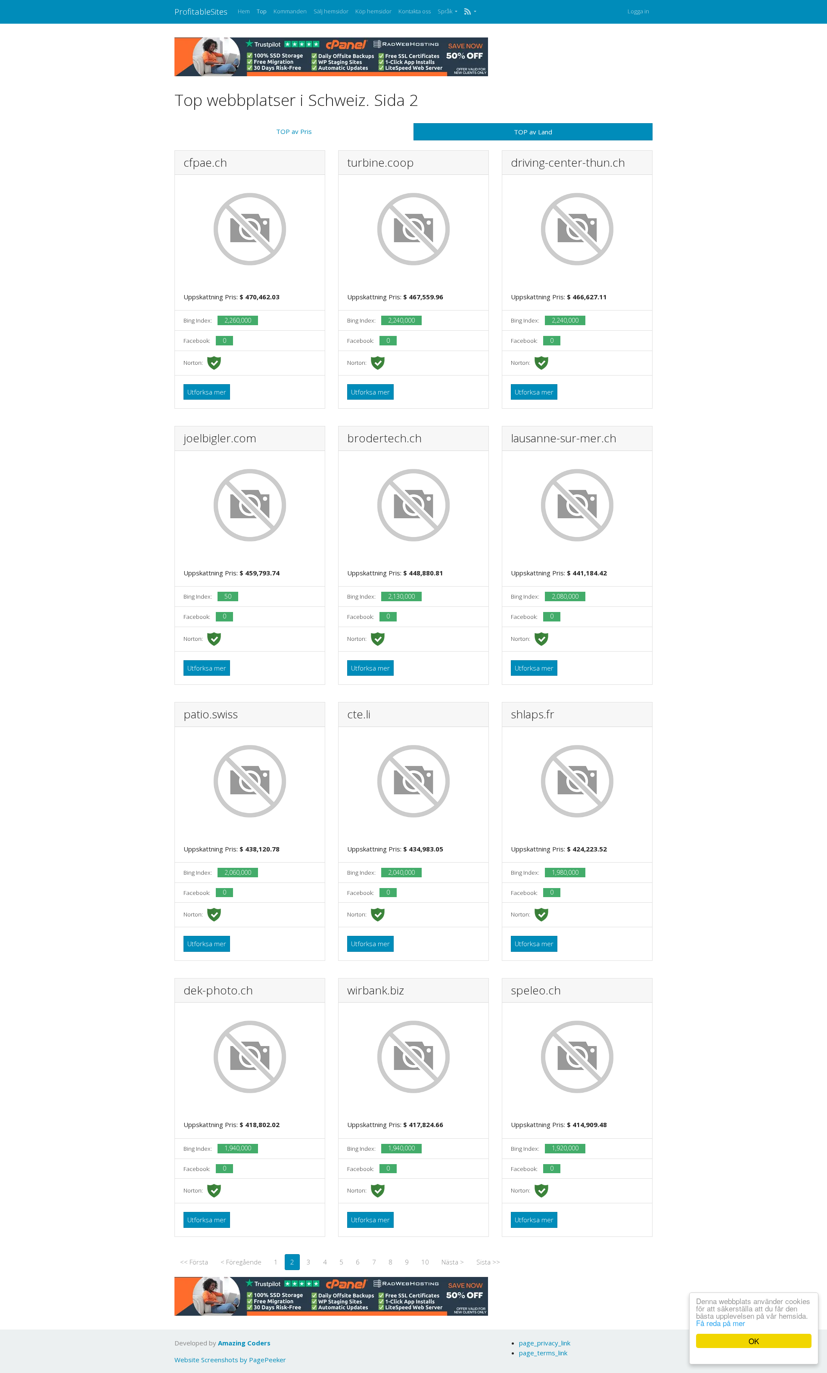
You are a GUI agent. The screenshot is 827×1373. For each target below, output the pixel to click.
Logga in (638, 11)
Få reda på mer (720, 1322)
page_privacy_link (544, 1343)
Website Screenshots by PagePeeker (230, 1359)
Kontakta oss (414, 11)
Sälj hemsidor (331, 11)
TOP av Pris (294, 131)
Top (262, 11)
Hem (244, 11)
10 (425, 1262)
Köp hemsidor (373, 11)
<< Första (194, 1262)
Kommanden (290, 11)
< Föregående (241, 1262)
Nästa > (452, 1262)
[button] (470, 11)
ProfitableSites (200, 11)
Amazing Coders (244, 1343)
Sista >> (488, 1262)
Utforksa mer (206, 392)
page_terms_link (543, 1352)
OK (754, 1341)
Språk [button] (446, 11)
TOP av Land (533, 131)
